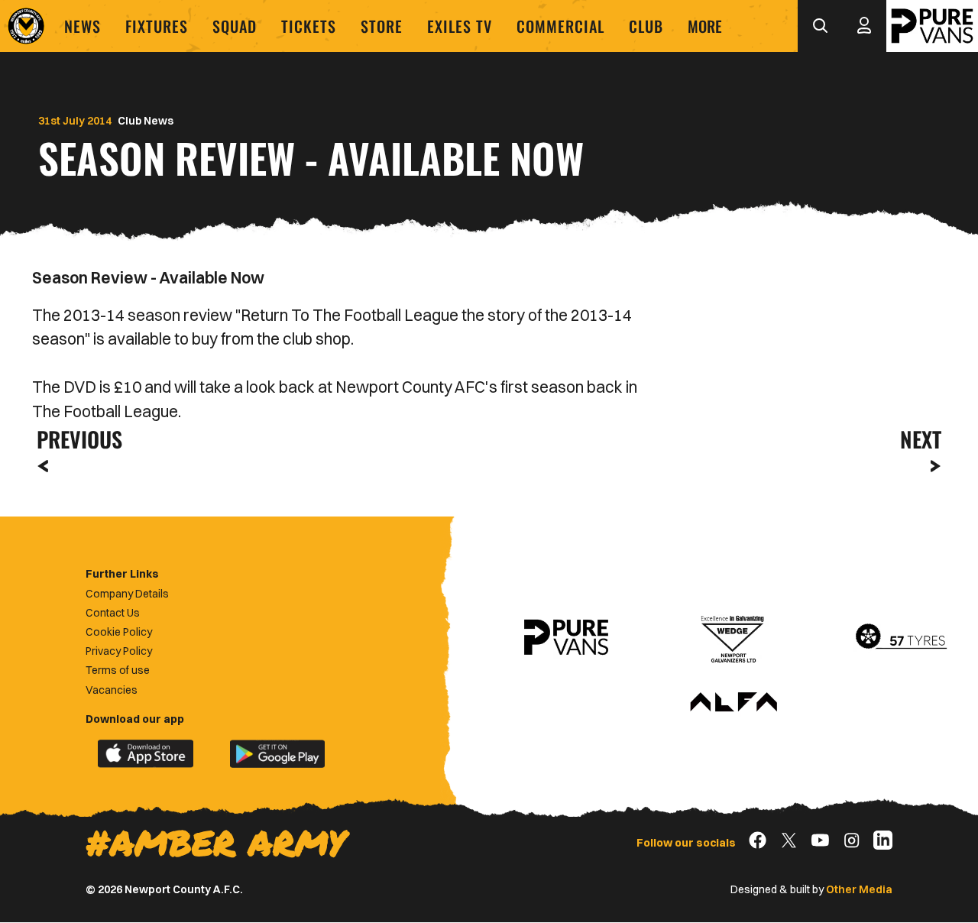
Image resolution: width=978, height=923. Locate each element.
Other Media (859, 889)
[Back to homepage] (26, 26)
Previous (75, 439)
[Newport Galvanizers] (733, 637)
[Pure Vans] (932, 26)
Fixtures (156, 26)
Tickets (308, 26)
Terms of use (118, 670)
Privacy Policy (119, 651)
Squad (234, 26)
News (82, 26)
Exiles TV (459, 26)
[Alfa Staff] (733, 703)
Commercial (560, 26)
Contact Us (113, 613)
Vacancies (112, 690)
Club (646, 26)
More (705, 26)
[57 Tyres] (900, 637)
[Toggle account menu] (864, 26)
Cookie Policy (119, 632)
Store (382, 26)
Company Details (127, 594)
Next (920, 439)
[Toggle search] (820, 26)
